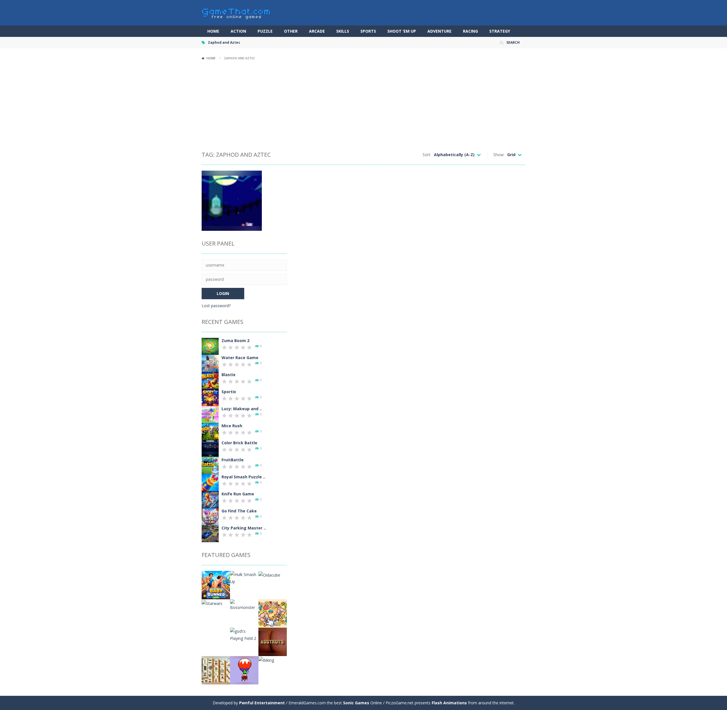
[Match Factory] (272, 613)
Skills (342, 31)
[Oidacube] (269, 574)
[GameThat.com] (236, 12)
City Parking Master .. (244, 528)
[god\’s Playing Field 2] (244, 634)
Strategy (499, 31)
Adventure (439, 31)
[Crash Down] (216, 641)
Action (238, 31)
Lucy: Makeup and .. (242, 408)
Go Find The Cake (239, 511)
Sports (368, 31)
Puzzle (265, 31)
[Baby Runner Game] (216, 584)
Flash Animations (449, 702)
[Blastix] (210, 380)
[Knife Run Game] (210, 499)
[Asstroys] (272, 641)
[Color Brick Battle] (210, 448)
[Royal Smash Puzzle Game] (210, 482)
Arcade (317, 31)
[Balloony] (244, 670)
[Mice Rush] (210, 431)
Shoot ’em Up (401, 31)
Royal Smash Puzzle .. (243, 476)
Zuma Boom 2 (235, 340)
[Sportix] (210, 397)
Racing (470, 31)
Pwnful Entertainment (262, 702)
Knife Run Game (238, 494)
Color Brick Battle (239, 442)
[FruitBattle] (210, 465)
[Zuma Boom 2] (210, 346)
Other (291, 31)
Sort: (427, 154)
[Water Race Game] (210, 363)
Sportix (229, 391)
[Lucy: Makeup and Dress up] (210, 414)
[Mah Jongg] (216, 670)
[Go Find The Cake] (210, 516)
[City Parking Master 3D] (210, 533)
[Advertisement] (363, 105)
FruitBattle (233, 459)
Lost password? (216, 305)
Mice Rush (232, 425)
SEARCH (513, 42)
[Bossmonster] (244, 604)
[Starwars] (212, 603)
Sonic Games (356, 702)
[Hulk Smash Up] (244, 577)
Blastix (228, 374)
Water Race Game (240, 357)
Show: (498, 154)
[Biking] (266, 659)
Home (213, 31)
